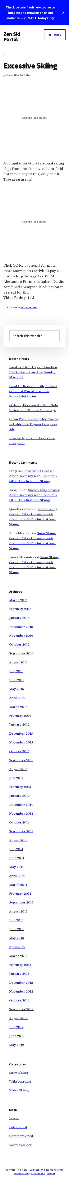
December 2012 (21, 982)
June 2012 (16, 1036)
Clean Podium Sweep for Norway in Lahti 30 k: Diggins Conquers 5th (34, 424)
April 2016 (17, 698)
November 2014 (21, 813)
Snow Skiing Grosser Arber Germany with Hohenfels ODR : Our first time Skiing (33, 476)
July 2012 (16, 1027)
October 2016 (19, 644)
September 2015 (21, 760)
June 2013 (16, 929)
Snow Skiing (29, 307)
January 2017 (19, 618)
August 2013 (18, 911)
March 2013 (18, 956)
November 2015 (21, 742)
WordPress (38, 1173)
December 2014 (21, 805)
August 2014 (18, 840)
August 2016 (18, 662)
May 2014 (16, 867)
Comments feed (21, 1136)
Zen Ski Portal (12, 36)
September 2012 (21, 1009)
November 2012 (21, 991)
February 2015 (20, 787)
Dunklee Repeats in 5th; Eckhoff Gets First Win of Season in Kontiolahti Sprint (33, 391)
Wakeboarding (20, 1081)
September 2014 (21, 831)
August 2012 (18, 1018)
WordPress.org (20, 1145)
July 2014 (16, 849)
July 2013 (16, 920)
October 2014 (19, 822)
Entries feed (18, 1127)
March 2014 (18, 885)
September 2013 (21, 902)
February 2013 (20, 965)
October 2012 (19, 1000)
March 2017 (18, 600)
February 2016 (20, 715)
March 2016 (18, 707)
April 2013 (17, 947)
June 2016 (16, 680)
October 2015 (19, 751)
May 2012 (16, 1045)
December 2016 (21, 627)
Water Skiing (19, 1090)
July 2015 (16, 778)
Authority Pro (39, 1170)
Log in (14, 1118)
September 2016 (21, 653)
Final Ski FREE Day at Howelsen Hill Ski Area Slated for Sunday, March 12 (33, 372)
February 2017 (20, 609)
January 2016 (19, 724)
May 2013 (16, 938)
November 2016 (21, 635)
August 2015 (18, 769)
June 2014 (16, 858)
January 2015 (19, 795)
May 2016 (16, 689)
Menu (57, 35)
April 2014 (17, 876)
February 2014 (20, 893)
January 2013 (19, 973)
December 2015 (21, 733)
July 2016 (16, 671)
